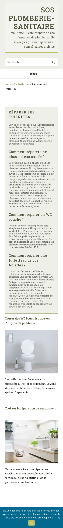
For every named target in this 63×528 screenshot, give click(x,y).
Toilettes (23, 84)
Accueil (10, 84)
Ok (31, 523)
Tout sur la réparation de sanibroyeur (31, 408)
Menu (33, 73)
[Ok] (58, 517)
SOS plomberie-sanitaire (32, 18)
